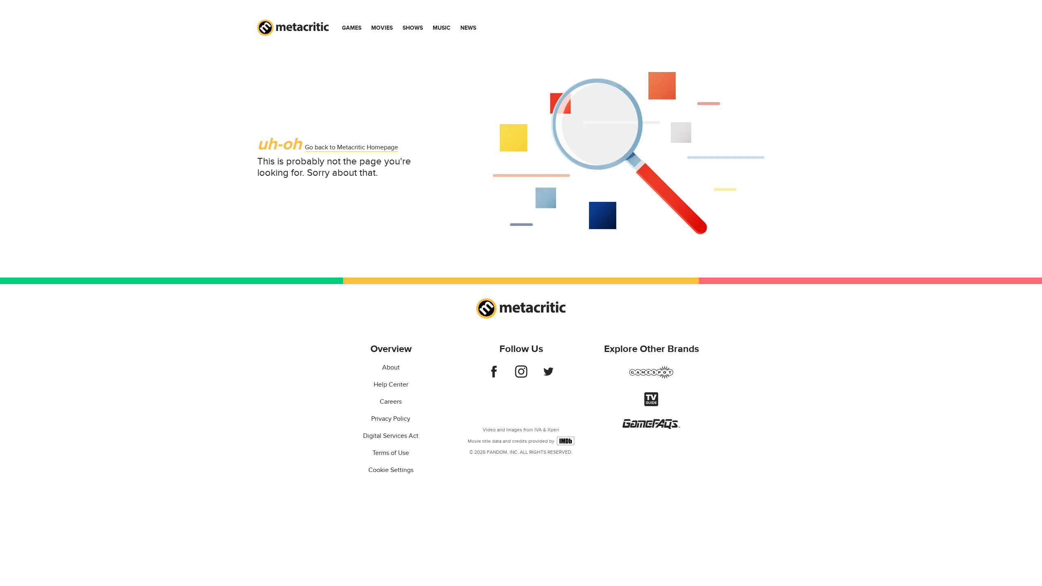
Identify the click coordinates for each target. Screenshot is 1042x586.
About (391, 367)
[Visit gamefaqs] (651, 427)
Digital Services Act (390, 436)
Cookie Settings (391, 470)
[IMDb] (565, 441)
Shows (413, 27)
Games (351, 27)
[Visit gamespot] (651, 377)
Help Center (391, 384)
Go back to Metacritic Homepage (351, 147)
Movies (382, 27)
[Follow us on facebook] (494, 376)
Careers (391, 402)
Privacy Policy (390, 419)
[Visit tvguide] (651, 404)
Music (442, 27)
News (468, 27)
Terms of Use (390, 453)
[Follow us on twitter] (548, 376)
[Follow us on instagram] (521, 376)
